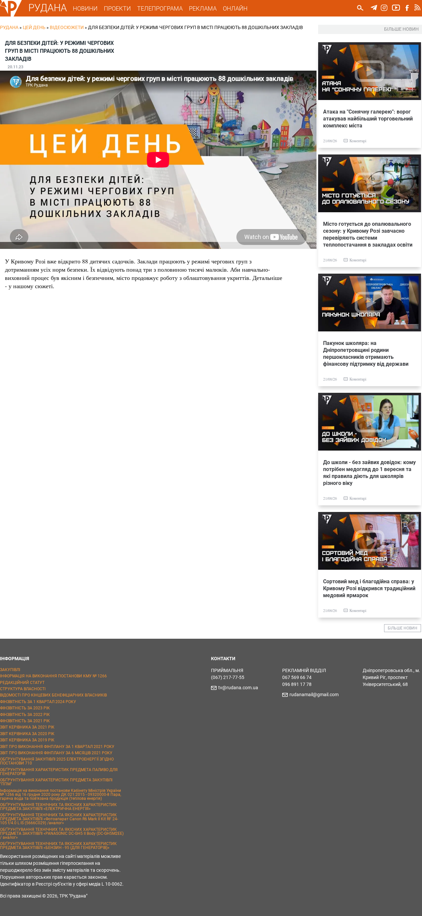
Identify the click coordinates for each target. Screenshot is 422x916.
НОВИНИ (85, 8)
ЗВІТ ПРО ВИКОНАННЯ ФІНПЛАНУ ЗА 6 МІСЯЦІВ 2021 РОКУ (56, 753)
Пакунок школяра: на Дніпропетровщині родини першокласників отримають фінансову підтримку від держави (365, 353)
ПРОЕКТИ (117, 8)
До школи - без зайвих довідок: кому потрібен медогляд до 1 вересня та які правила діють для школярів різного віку (369, 472)
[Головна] (11, 15)
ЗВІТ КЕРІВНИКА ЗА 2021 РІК (27, 727)
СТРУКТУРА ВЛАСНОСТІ (22, 689)
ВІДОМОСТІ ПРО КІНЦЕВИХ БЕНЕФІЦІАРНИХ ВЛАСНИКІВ (53, 695)
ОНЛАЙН (235, 8)
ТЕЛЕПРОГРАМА (160, 8)
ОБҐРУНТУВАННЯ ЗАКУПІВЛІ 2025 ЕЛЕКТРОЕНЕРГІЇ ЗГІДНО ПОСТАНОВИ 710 (57, 761)
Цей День (34, 27)
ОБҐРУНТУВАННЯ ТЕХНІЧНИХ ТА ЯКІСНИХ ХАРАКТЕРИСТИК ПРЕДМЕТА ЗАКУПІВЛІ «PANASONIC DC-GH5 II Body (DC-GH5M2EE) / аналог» (62, 833)
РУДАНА (47, 8)
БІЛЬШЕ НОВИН (402, 628)
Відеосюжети (67, 27)
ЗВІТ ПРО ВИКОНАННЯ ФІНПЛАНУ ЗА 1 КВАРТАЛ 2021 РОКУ (57, 746)
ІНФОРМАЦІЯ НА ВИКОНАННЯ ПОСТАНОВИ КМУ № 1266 (53, 676)
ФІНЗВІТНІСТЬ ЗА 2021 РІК (25, 721)
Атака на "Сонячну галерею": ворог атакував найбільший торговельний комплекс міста (368, 119)
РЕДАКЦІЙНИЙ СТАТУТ (22, 682)
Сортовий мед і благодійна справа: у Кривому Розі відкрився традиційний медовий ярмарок (369, 588)
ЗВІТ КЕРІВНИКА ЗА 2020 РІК (27, 733)
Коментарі (357, 140)
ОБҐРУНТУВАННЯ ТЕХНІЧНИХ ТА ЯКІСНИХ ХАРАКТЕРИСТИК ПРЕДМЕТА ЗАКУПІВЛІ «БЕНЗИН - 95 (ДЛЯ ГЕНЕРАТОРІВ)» (58, 845)
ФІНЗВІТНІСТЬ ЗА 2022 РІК (25, 714)
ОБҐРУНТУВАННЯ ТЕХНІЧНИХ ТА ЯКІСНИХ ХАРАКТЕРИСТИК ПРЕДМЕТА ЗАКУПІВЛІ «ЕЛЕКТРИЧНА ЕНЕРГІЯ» (58, 806)
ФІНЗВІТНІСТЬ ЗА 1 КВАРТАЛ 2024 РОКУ (38, 701)
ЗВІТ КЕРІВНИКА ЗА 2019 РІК (27, 740)
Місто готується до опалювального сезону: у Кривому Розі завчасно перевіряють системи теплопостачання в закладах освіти (367, 234)
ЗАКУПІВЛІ (10, 669)
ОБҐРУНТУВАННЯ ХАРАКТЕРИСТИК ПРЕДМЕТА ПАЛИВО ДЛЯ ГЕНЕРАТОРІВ (59, 771)
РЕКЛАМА (203, 8)
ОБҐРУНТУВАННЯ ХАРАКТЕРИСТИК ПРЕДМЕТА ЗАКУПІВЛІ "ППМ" (56, 782)
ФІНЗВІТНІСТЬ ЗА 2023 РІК (25, 708)
